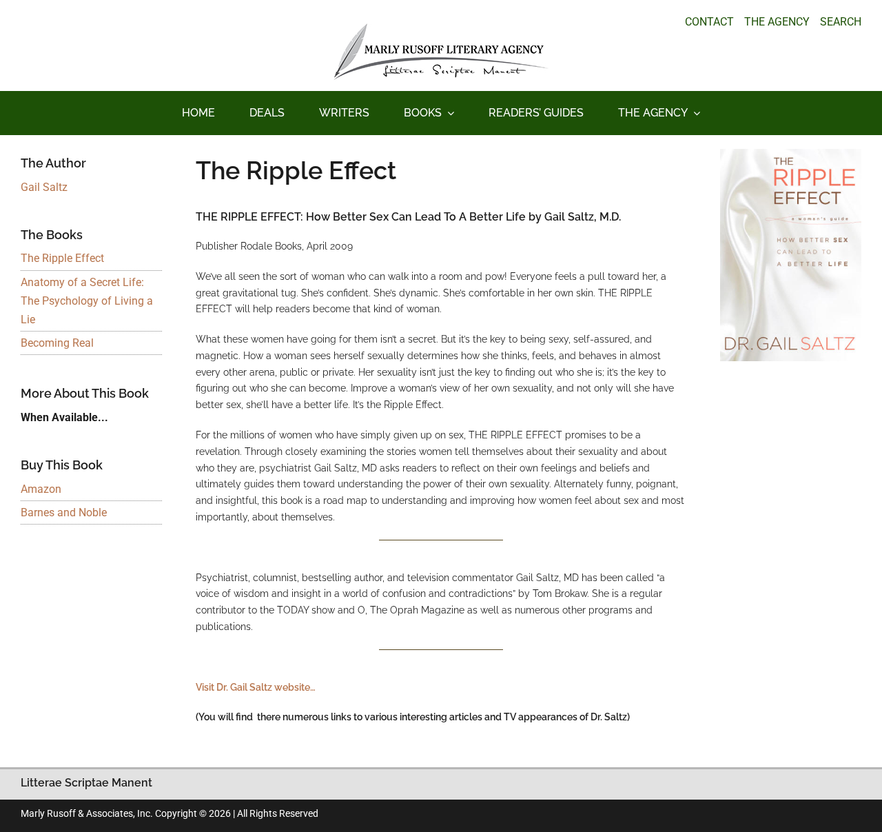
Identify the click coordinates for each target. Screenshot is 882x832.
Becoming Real (57, 342)
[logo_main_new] (441, 28)
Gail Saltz (44, 187)
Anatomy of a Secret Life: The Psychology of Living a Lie (87, 301)
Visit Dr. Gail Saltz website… (256, 687)
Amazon (41, 489)
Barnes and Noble (64, 512)
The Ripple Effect (62, 258)
